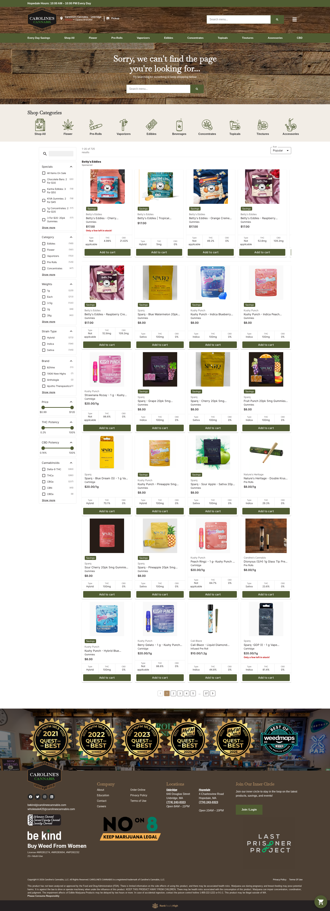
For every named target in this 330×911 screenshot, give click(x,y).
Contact (101, 800)
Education (103, 795)
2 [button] (173, 693)
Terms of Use (138, 800)
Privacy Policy (138, 795)
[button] (89, 18)
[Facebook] (31, 797)
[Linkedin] (52, 797)
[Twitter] (38, 797)
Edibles (151, 133)
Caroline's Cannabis (255, 557)
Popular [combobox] (278, 150)
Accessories (291, 133)
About (100, 789)
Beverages (179, 133)
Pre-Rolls (96, 133)
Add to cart (107, 252)
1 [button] (167, 693)
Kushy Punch (198, 310)
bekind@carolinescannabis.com (47, 805)
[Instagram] (45, 797)
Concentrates (207, 133)
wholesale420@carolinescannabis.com (51, 809)
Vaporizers (124, 133)
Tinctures (263, 133)
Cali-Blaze (196, 640)
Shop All (40, 133)
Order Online (137, 789)
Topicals (234, 133)
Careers (101, 806)
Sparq (141, 310)
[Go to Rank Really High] (165, 905)
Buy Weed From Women (57, 846)
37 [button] (206, 693)
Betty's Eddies (94, 214)
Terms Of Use (295, 879)
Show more (48, 227)
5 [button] (193, 693)
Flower (68, 133)
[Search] (277, 19)
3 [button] (180, 693)
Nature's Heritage (253, 474)
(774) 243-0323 (176, 802)
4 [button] (186, 693)
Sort (275, 147)
